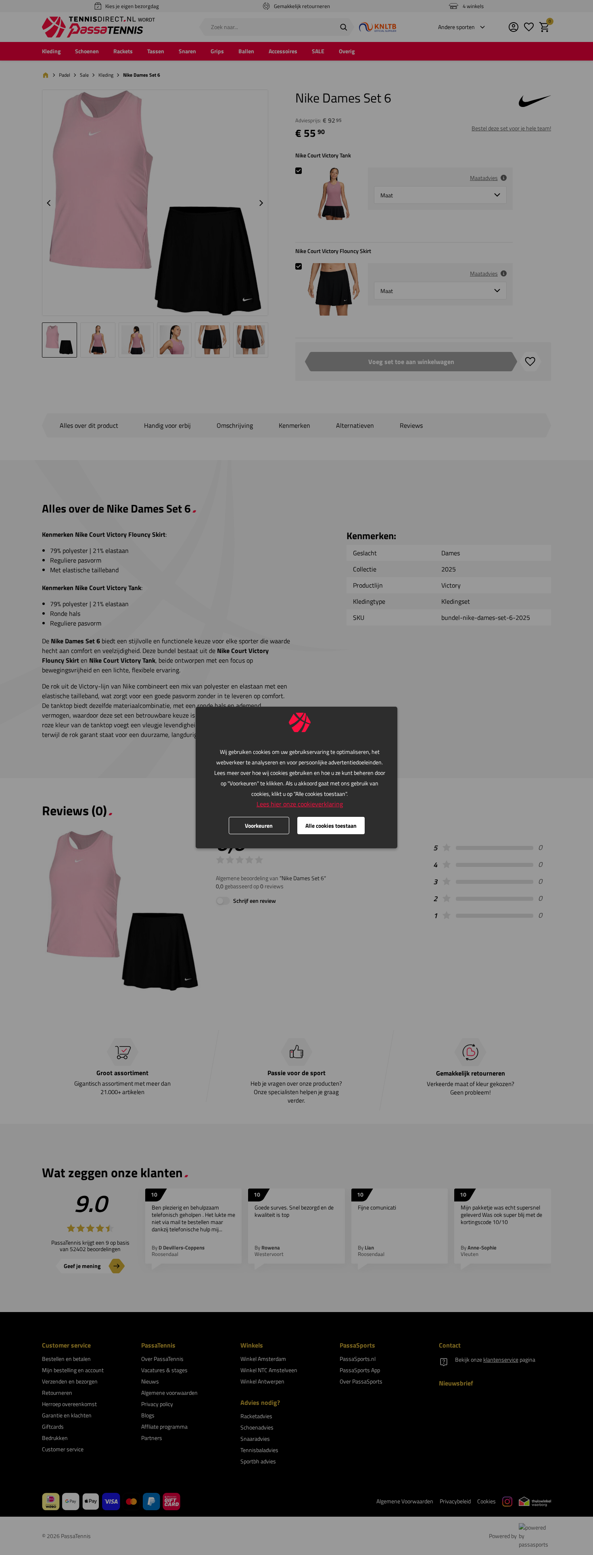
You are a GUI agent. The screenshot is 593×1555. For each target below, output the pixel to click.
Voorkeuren (259, 825)
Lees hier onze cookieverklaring (300, 804)
